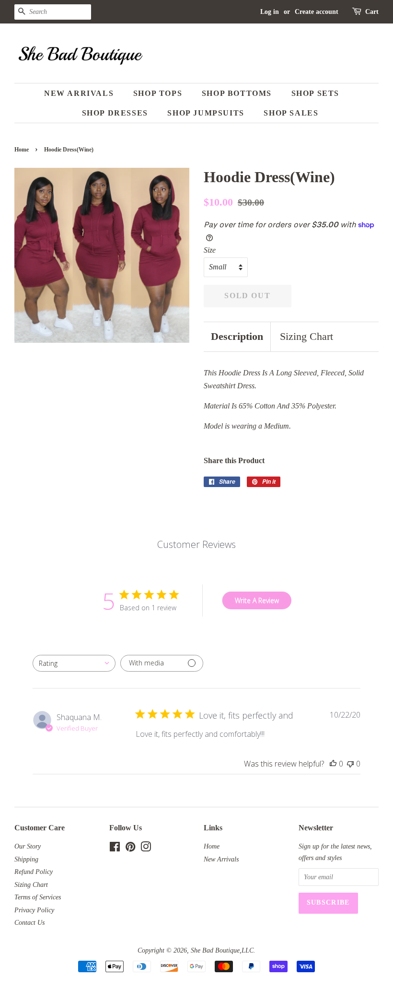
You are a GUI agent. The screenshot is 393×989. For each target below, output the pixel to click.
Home (21, 149)
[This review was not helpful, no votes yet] (350, 763)
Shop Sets (315, 93)
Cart (372, 11)
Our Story (27, 846)
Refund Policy (33, 871)
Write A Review (257, 600)
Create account (316, 11)
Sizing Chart (306, 336)
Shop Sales (291, 113)
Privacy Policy (34, 910)
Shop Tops (157, 93)
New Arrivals (79, 93)
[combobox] (74, 663)
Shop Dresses (115, 113)
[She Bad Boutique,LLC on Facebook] (114, 848)
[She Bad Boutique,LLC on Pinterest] (130, 848)
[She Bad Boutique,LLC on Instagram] (145, 848)
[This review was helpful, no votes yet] (333, 763)
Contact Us (29, 922)
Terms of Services (37, 897)
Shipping (26, 859)
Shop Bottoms (237, 93)
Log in (269, 11)
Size (210, 250)
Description (237, 336)
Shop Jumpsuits (205, 113)
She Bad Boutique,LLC (222, 950)
